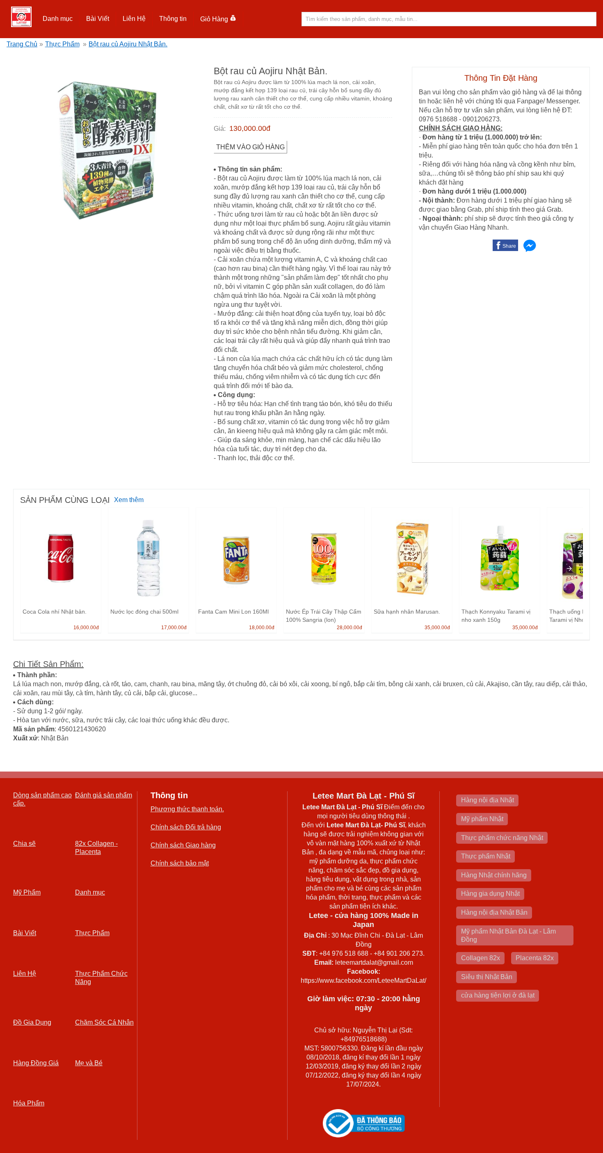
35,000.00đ (437, 627)
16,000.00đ (86, 627)
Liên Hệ (134, 18)
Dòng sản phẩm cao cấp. (42, 799)
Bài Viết (24, 932)
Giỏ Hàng (214, 19)
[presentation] (569, 568)
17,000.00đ (174, 627)
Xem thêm (129, 499)
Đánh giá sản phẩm (103, 795)
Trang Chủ (22, 44)
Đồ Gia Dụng (32, 1022)
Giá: (220, 128)
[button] (58, 18)
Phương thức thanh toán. (187, 809)
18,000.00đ (261, 627)
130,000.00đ (249, 128)
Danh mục (90, 892)
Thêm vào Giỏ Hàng (250, 147)
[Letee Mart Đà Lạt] (21, 17)
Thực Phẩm (62, 44)
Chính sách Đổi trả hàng (186, 827)
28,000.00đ (349, 627)
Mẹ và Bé (89, 1062)
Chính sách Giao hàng (183, 845)
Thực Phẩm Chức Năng (101, 977)
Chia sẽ (24, 843)
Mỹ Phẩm (27, 892)
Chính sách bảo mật (180, 863)
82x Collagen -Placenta (96, 847)
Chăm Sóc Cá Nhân (104, 1022)
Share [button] (509, 246)
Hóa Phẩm (28, 1103)
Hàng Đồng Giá (36, 1062)
